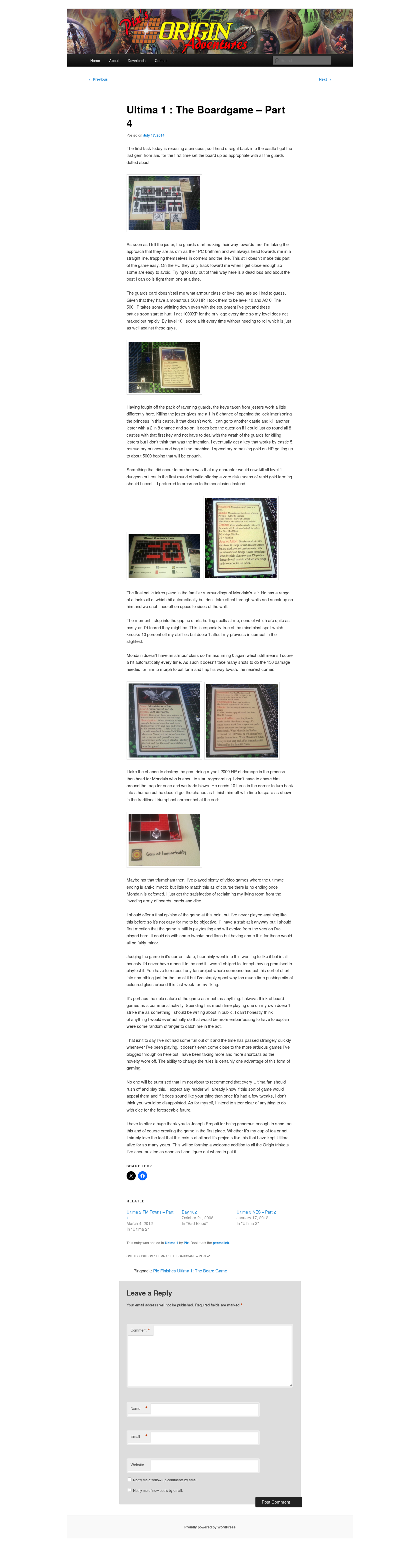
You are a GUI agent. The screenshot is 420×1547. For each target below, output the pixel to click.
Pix (186, 1242)
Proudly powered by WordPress (210, 1527)
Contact (161, 60)
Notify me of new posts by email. (158, 1490)
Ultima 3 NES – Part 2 (256, 1212)
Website (137, 1464)
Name (139, 1408)
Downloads (137, 60)
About (114, 60)
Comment (140, 1330)
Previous (98, 79)
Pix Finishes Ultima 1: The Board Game (190, 1271)
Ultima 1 (171, 1242)
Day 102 (189, 1212)
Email (139, 1436)
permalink (221, 1242)
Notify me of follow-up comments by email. (165, 1479)
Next (325, 79)
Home (95, 60)
